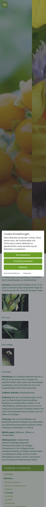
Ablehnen (23, 267)
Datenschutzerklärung (11, 273)
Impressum (27, 273)
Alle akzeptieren (23, 255)
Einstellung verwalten (23, 261)
